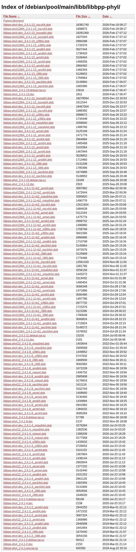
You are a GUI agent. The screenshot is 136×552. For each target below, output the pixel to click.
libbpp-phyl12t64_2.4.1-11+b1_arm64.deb (29, 298)
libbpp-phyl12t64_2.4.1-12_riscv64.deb (27, 110)
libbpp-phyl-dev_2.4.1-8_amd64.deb (26, 376)
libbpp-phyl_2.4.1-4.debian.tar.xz (23, 499)
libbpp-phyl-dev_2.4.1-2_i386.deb (24, 535)
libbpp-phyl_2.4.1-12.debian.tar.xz (24, 180)
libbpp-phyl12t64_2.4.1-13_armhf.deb (26, 61)
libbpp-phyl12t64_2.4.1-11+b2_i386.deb (28, 257)
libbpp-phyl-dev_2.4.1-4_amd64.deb (26, 478)
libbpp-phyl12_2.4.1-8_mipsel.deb (24, 372)
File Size (81, 16)
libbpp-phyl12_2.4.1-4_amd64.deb (25, 474)
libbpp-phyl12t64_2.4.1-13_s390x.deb (27, 45)
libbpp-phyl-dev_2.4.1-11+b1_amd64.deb (29, 319)
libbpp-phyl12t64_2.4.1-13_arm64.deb (27, 69)
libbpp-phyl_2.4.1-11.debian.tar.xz (24, 335)
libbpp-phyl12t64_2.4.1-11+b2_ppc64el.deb (30, 249)
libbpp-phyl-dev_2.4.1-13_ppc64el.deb (27, 81)
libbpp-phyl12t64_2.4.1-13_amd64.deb (27, 53)
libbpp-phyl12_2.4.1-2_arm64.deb (24, 511)
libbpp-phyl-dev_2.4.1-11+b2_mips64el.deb (30, 196)
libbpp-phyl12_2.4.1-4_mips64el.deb (26, 429)
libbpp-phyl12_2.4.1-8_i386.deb (23, 360)
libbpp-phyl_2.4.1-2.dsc (18, 544)
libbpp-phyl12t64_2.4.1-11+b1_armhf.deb (29, 290)
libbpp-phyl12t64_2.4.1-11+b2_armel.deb (29, 217)
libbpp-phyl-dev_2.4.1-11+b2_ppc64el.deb (29, 245)
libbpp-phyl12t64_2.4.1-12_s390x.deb (27, 118)
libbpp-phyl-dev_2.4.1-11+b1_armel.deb (28, 278)
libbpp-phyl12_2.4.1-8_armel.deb (24, 392)
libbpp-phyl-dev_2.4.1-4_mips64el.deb (27, 425)
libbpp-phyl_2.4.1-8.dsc (18, 421)
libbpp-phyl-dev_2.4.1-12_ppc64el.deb (27, 176)
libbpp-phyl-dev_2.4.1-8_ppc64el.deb (26, 388)
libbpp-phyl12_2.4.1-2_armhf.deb (24, 519)
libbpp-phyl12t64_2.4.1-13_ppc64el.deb (28, 86)
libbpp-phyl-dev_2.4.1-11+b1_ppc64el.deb (29, 327)
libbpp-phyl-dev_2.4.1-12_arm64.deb (26, 139)
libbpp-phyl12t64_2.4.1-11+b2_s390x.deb (29, 229)
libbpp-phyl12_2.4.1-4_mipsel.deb (24, 433)
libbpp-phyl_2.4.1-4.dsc (18, 503)
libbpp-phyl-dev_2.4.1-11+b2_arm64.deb (28, 221)
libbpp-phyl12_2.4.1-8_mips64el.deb (26, 343)
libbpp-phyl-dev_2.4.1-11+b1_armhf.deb (28, 286)
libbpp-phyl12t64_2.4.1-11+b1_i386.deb (28, 315)
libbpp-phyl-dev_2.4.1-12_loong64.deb (27, 98)
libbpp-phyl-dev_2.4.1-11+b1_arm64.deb (28, 294)
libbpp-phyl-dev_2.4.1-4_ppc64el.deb (26, 486)
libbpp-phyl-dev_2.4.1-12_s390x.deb (26, 114)
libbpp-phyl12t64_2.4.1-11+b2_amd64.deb (30, 241)
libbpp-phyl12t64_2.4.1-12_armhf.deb (26, 151)
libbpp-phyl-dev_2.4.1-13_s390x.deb (26, 41)
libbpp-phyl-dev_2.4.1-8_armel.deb (25, 396)
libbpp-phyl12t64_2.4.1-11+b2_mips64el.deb (31, 200)
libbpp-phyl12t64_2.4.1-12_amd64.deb (27, 159)
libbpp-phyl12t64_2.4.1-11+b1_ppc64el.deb (30, 331)
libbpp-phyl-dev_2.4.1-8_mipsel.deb (26, 380)
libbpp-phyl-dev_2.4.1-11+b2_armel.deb (28, 212)
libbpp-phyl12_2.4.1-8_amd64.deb (25, 368)
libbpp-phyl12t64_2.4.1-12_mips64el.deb (29, 127)
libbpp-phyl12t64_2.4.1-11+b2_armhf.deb (29, 192)
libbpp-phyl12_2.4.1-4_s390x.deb (24, 441)
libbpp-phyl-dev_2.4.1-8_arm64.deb (25, 405)
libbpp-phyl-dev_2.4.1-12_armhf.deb (26, 147)
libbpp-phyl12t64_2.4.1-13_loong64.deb (28, 36)
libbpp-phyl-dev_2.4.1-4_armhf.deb (25, 449)
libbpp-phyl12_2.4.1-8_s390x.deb (24, 351)
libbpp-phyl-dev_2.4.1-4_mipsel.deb (26, 437)
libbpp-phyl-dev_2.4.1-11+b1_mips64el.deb (30, 270)
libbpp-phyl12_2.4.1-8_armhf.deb (24, 409)
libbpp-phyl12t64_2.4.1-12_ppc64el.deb (28, 172)
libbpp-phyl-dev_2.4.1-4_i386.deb (24, 490)
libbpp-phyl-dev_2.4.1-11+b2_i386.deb (27, 253)
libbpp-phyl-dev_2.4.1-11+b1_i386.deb (27, 311)
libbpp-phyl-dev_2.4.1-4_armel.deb (25, 470)
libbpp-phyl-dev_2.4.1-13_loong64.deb (27, 32)
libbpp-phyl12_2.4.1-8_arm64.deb (24, 400)
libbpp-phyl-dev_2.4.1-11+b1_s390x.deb (28, 302)
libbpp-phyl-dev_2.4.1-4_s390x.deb (25, 445)
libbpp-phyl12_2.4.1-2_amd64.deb (25, 527)
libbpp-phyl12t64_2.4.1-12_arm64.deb (27, 143)
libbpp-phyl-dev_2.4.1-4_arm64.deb (25, 462)
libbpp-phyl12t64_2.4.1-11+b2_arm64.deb (29, 225)
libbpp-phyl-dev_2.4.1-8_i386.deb (24, 364)
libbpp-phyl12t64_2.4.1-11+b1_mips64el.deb (31, 274)
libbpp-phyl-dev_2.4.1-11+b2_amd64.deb (29, 237)
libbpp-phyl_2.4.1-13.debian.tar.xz (24, 90)
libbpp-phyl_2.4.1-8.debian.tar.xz (23, 417)
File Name (10, 16)
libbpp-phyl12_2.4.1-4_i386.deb (23, 494)
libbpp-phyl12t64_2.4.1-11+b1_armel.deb (29, 282)
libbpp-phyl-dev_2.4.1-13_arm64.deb (26, 65)
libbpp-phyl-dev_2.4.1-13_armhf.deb (26, 57)
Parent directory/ (13, 20)
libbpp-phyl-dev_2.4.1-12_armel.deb (26, 131)
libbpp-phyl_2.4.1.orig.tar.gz (20, 548)
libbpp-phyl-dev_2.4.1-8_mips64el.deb (27, 347)
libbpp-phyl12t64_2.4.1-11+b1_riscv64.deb (30, 266)
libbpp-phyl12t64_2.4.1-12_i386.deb (26, 167)
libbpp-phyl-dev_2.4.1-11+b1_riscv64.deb (29, 261)
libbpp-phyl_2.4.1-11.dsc (18, 339)
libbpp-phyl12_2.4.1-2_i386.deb (23, 531)
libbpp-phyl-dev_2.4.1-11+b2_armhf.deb (28, 188)
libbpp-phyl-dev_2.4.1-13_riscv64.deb (27, 24)
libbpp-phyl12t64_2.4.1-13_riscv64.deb (27, 28)
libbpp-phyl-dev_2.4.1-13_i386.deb (25, 73)
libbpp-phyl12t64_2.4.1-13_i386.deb (26, 77)
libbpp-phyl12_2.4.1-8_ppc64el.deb (25, 384)
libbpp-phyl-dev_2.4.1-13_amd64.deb (26, 49)
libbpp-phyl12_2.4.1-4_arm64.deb (24, 458)
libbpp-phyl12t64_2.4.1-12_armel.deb (26, 135)
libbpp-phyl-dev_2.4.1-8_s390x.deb (25, 355)
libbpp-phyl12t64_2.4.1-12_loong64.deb (28, 102)
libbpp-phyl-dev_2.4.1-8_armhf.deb (25, 413)
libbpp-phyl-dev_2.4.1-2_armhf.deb (25, 515)
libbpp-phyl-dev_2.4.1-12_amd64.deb (26, 155)
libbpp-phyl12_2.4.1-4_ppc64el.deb (25, 482)
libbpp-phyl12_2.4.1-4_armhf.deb (24, 454)
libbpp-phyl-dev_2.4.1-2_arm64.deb (25, 507)
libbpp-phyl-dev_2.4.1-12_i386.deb (25, 163)
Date (106, 16)
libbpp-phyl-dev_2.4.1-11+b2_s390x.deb (28, 233)
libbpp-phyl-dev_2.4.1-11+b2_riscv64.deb (29, 204)
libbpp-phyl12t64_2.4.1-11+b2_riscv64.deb (30, 208)
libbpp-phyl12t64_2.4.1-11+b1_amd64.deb (30, 323)
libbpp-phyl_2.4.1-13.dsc (18, 94)
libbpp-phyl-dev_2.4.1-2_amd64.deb (26, 523)
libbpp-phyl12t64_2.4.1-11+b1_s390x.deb (29, 306)
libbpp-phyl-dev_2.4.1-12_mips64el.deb (28, 122)
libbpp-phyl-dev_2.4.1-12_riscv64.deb (27, 106)
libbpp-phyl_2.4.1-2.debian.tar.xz (23, 539)
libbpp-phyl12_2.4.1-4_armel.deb (24, 466)
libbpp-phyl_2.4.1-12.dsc (18, 184)
